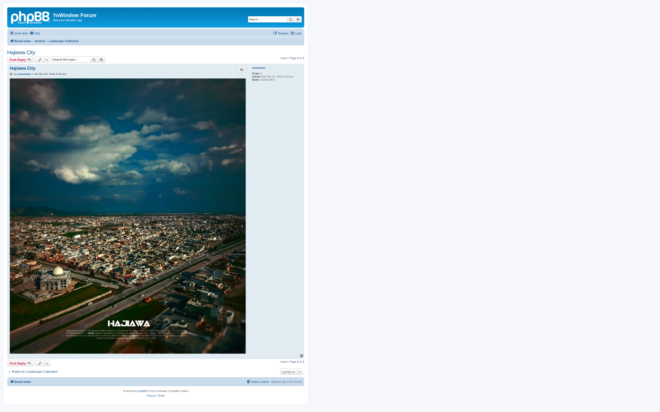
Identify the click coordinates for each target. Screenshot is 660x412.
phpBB (142, 391)
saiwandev (259, 67)
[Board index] (31, 17)
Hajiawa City (21, 52)
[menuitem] (35, 33)
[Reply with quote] (241, 69)
